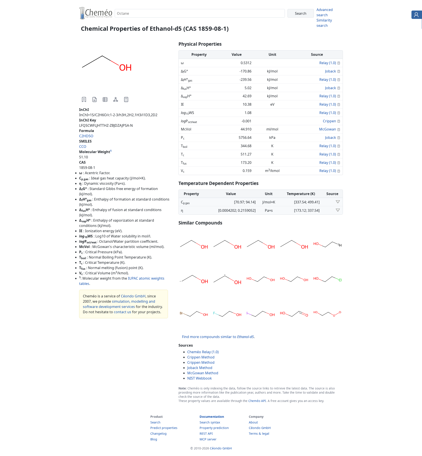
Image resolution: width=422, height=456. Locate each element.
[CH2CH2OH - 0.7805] (193, 280)
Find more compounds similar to (218, 336)
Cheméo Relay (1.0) (203, 351)
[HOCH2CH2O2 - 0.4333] (327, 315)
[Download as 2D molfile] (115, 99)
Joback (330, 71)
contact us (122, 311)
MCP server (208, 439)
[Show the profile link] (416, 15)
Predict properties (163, 428)
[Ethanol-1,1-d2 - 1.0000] (260, 245)
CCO (82, 146)
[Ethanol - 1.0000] (227, 245)
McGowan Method (202, 373)
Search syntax (210, 422)
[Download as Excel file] (105, 99)
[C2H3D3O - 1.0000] (193, 245)
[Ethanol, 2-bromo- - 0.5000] (193, 315)
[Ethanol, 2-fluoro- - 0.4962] (227, 315)
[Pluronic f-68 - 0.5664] (260, 280)
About (253, 422)
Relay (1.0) (327, 62)
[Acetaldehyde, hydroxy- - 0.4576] (294, 315)
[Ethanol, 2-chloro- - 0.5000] (327, 280)
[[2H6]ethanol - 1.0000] (294, 245)
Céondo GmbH (133, 296)
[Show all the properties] (337, 202)
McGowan (327, 129)
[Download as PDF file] (94, 99)
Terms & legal (259, 433)
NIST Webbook (199, 378)
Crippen (329, 121)
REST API (206, 433)
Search (155, 422)
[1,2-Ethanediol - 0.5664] (294, 280)
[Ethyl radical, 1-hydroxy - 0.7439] (227, 280)
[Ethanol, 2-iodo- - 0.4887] (260, 315)
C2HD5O (86, 136)
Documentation (212, 416)
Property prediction (214, 428)
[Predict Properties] (126, 99)
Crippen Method (201, 357)
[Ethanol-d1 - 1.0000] (327, 245)
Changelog (158, 433)
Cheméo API (257, 401)
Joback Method (199, 367)
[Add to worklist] (84, 99)
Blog (153, 439)
